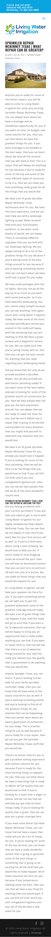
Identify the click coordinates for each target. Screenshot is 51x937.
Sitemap (36, 932)
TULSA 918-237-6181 (18, 5)
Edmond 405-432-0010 (19, 7)
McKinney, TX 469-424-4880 (22, 10)
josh (10, 55)
